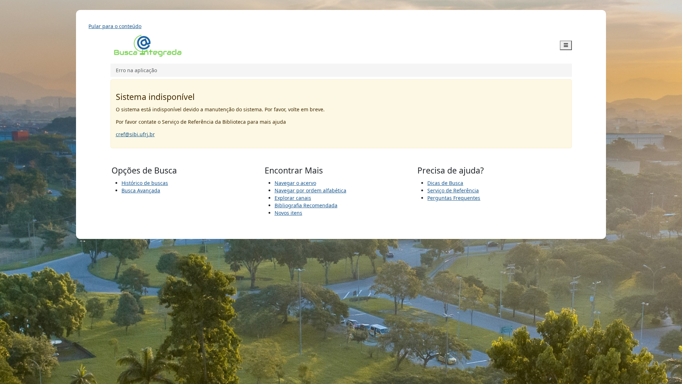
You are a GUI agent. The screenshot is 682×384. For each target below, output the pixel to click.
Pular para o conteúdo (114, 26)
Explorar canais (293, 197)
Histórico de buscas (144, 183)
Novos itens (288, 212)
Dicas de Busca (445, 183)
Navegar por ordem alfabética (310, 190)
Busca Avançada (140, 190)
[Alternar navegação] (566, 45)
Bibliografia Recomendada (306, 205)
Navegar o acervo (295, 183)
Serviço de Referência (453, 190)
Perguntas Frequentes (453, 197)
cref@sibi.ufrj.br (135, 134)
